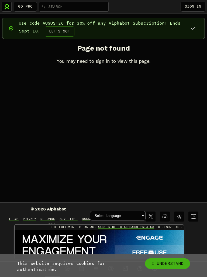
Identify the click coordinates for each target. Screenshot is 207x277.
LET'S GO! (59, 31)
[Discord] (165, 217)
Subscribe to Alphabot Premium (126, 227)
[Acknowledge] (193, 28)
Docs (86, 219)
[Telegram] (179, 217)
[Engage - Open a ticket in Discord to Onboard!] (99, 245)
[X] (151, 217)
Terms (14, 219)
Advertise (69, 219)
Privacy (29, 219)
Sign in (193, 6)
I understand (167, 263)
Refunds (47, 219)
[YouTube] (193, 217)
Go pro (25, 6)
